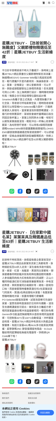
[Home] (12, 2)
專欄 (4, 62)
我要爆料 (31, 403)
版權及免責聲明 (34, 393)
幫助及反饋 (32, 398)
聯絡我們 (5, 393)
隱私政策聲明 (7, 403)
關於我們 (5, 398)
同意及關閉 (45, 413)
